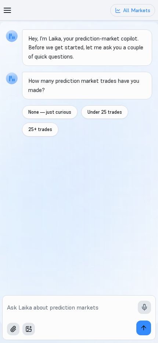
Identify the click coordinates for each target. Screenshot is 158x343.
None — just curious (49, 112)
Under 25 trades (104, 112)
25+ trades (40, 129)
